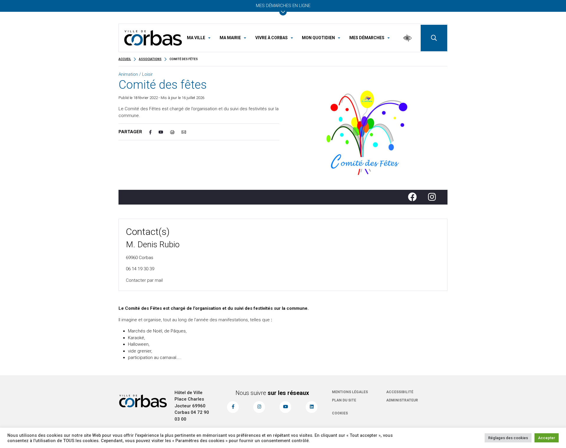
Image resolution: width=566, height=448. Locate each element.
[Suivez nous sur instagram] (259, 407)
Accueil (125, 59)
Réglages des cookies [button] (508, 438)
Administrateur (402, 400)
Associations (150, 59)
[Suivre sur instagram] (434, 197)
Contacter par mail (144, 280)
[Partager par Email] (187, 132)
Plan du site (344, 400)
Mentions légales (350, 392)
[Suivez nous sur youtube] (285, 407)
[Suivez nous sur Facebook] (233, 407)
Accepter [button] (546, 438)
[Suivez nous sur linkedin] (311, 407)
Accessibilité (399, 392)
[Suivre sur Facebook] (414, 197)
